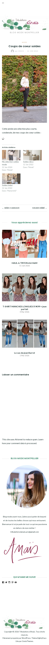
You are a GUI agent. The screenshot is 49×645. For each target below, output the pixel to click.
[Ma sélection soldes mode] (11, 155)
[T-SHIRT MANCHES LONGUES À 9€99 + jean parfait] (24, 287)
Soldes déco (28, 162)
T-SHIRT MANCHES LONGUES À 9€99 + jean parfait (25, 307)
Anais (19, 51)
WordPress (26, 638)
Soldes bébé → (39, 208)
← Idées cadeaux (10, 208)
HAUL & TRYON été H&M (24, 263)
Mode (24, 42)
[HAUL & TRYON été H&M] (24, 243)
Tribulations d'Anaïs (27, 632)
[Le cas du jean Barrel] (24, 333)
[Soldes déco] (32, 155)
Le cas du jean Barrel (24, 352)
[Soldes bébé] (11, 178)
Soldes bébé (7, 185)
